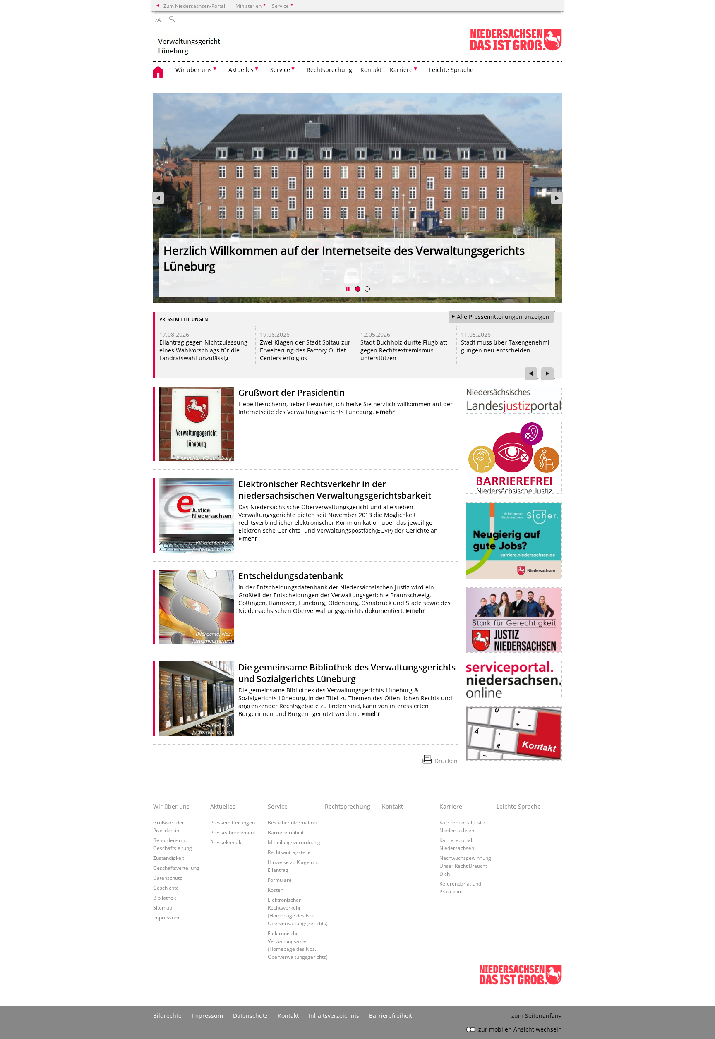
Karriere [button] (401, 70)
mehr (387, 412)
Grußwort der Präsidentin (291, 392)
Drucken (446, 761)
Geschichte (166, 887)
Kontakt (370, 70)
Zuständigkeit (168, 858)
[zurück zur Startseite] (189, 43)
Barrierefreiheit (286, 832)
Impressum (166, 917)
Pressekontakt (226, 842)
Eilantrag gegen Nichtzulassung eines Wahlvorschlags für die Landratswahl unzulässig (203, 350)
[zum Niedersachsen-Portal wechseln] (516, 49)
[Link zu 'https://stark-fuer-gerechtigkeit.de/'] (514, 619)
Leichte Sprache (451, 70)
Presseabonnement (232, 832)
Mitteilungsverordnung (294, 842)
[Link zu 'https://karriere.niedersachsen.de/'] (514, 540)
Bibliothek (164, 897)
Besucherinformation (292, 822)
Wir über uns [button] (193, 70)
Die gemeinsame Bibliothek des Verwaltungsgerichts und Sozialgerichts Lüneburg (347, 673)
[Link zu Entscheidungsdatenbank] (196, 607)
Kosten (275, 889)
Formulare (280, 879)
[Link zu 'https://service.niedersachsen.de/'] (514, 679)
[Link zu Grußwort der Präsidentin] (196, 424)
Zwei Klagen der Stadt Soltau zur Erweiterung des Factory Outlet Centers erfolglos (305, 350)
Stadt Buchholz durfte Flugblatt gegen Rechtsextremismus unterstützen (403, 350)
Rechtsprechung (329, 70)
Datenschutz (167, 877)
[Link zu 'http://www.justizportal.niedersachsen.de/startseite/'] (514, 400)
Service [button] (280, 70)
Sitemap (162, 907)
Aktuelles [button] (241, 70)
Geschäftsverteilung (176, 867)
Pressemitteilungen (232, 822)
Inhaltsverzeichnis (334, 1016)
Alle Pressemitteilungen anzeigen (503, 317)
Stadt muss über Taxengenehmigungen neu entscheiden (506, 346)
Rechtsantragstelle (289, 852)
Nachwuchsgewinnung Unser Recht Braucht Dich (465, 866)
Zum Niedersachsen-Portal (194, 5)
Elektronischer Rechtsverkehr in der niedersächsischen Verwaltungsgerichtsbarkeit (334, 489)
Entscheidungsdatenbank (290, 576)
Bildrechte (167, 1016)
